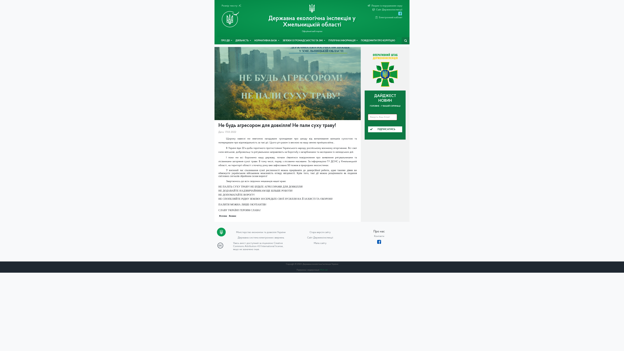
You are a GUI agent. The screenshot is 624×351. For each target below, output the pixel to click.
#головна (223, 216)
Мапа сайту (320, 243)
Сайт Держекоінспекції (320, 237)
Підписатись (386, 129)
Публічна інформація (342, 40)
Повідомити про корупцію (378, 40)
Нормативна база (265, 40)
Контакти (379, 236)
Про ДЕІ (225, 40)
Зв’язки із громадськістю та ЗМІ (303, 40)
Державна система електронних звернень (261, 237)
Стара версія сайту (320, 232)
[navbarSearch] (406, 40)
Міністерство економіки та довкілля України (261, 232)
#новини (232, 216)
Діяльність (242, 40)
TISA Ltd (323, 270)
